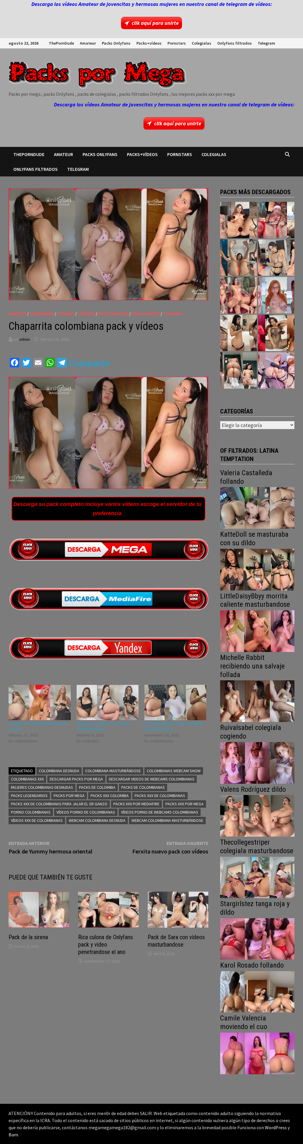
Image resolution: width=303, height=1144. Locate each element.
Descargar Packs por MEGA (76, 779)
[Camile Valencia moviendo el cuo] (257, 1052)
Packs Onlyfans (116, 43)
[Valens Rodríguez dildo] (257, 815)
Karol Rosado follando (252, 965)
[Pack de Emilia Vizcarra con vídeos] (276, 295)
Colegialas (201, 43)
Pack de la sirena (28, 937)
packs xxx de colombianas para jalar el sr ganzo (59, 804)
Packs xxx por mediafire (136, 804)
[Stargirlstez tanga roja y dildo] (257, 938)
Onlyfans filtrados (234, 43)
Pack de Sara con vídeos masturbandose (176, 941)
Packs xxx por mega (184, 804)
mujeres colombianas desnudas (42, 787)
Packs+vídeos (149, 43)
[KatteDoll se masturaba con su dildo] (257, 569)
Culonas (65, 313)
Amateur (88, 43)
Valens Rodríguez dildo (253, 789)
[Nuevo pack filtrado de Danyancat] (276, 220)
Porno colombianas (31, 812)
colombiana (42, 313)
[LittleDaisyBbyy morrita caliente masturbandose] (257, 630)
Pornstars (176, 43)
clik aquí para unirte (155, 23)
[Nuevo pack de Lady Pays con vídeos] (276, 333)
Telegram (266, 43)
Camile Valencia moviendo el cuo (243, 1022)
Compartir (89, 363)
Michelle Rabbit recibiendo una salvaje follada (252, 666)
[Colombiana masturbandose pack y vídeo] (39, 702)
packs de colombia (97, 787)
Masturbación (113, 313)
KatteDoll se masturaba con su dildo (254, 538)
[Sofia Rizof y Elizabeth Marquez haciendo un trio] (238, 295)
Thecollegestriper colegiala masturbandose (256, 846)
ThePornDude (61, 43)
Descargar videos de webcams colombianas (151, 779)
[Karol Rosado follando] (257, 991)
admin (24, 339)
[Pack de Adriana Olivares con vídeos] (276, 257)
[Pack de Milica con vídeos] (238, 333)
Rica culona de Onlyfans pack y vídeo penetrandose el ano (105, 944)
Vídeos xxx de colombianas (37, 820)
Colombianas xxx (27, 779)
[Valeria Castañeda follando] (257, 507)
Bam (13, 1134)
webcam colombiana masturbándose (167, 820)
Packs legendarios (29, 795)
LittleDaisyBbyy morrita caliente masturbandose (255, 600)
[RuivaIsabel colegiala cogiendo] (257, 762)
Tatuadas (173, 313)
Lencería (86, 313)
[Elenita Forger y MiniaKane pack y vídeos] (238, 370)
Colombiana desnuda (59, 770)
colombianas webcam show (174, 770)
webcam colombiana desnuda (97, 820)
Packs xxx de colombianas (160, 795)
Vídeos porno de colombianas (86, 812)
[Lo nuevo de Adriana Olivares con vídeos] (238, 257)
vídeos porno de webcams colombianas (159, 812)
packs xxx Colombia (110, 795)
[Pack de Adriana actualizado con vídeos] (238, 220)
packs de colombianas (143, 787)
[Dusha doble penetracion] (276, 370)
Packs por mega (69, 795)
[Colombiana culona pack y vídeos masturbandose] (175, 702)
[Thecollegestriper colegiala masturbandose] (257, 876)
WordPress (276, 1127)
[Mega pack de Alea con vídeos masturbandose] (107, 702)
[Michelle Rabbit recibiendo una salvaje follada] (257, 700)
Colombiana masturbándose (113, 770)
